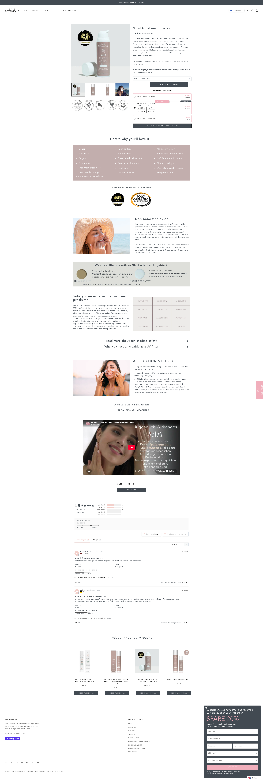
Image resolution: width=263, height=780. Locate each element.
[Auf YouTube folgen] (27, 762)
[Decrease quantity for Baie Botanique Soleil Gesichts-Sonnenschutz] (136, 84)
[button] (183, 582)
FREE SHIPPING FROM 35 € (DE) (131, 2)
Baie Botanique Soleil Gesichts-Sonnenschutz (90, 578)
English (254, 778)
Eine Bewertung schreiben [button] (176, 534)
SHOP (25, 10)
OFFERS (55, 10)
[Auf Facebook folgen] (6, 762)
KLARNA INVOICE (135, 745)
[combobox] (254, 778)
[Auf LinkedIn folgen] (38, 762)
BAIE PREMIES (133, 738)
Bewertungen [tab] (81, 540)
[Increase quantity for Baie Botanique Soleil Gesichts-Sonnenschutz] (146, 84)
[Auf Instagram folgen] (17, 762)
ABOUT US (35, 10)
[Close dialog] (206, 707)
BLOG (46, 10)
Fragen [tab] (95, 540)
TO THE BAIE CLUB (69, 10)
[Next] (126, 90)
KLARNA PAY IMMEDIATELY (139, 741)
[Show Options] (230, 746)
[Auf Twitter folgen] (11, 762)
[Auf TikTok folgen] (33, 762)
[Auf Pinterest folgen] (22, 762)
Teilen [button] (79, 582)
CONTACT (132, 731)
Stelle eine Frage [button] (152, 534)
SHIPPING (132, 734)
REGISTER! (232, 767)
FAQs (130, 724)
